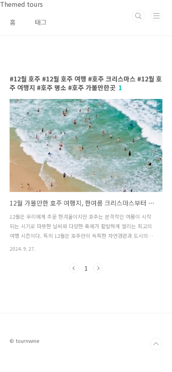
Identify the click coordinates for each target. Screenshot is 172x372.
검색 (138, 16)
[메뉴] (156, 16)
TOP (156, 344)
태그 (41, 22)
